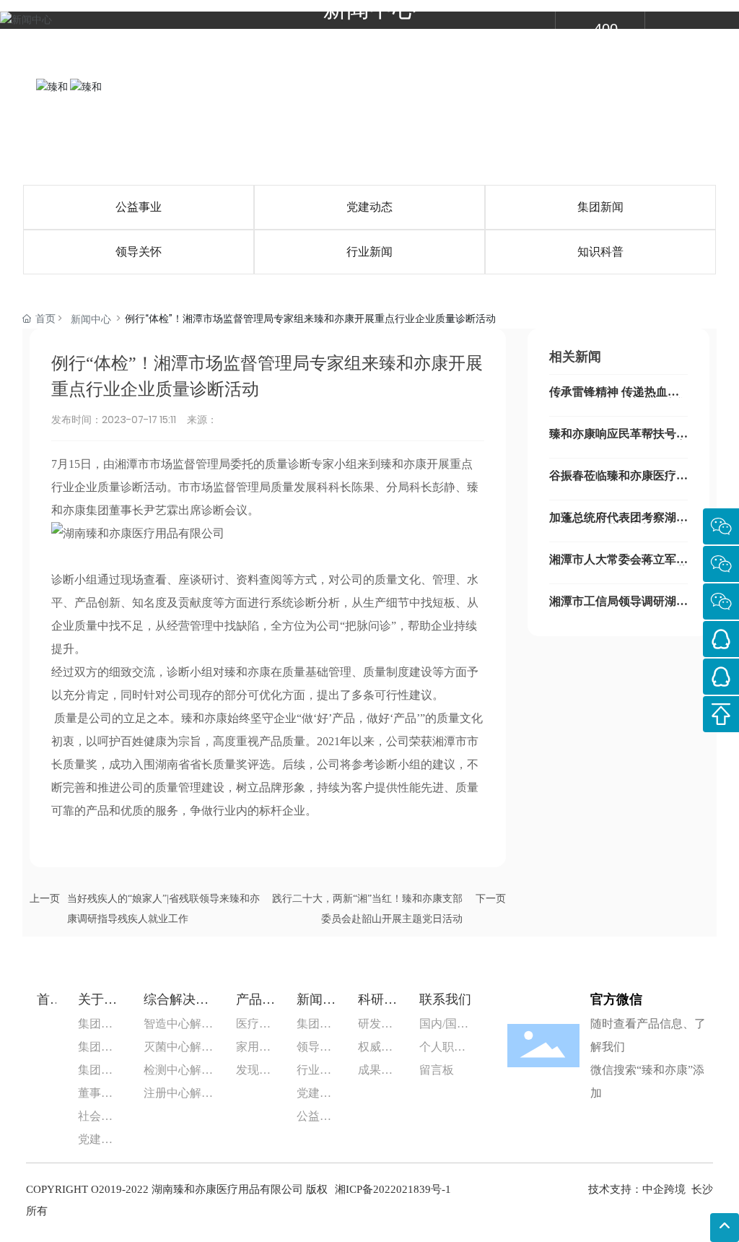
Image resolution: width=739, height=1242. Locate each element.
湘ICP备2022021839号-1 (393, 1189)
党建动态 (369, 207)
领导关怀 (138, 252)
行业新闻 (369, 252)
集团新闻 (600, 207)
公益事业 (138, 207)
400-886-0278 (610, 86)
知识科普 (600, 252)
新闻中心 (91, 319)
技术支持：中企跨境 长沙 (650, 1189)
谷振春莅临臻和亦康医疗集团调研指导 (618, 481)
